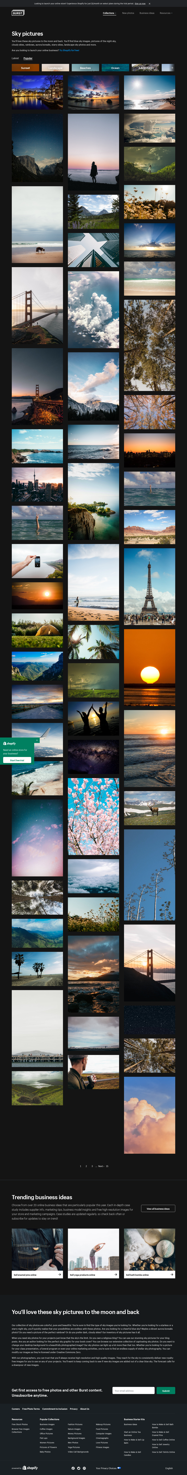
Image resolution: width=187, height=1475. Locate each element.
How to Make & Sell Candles (132, 1453)
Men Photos (73, 1442)
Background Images (76, 1437)
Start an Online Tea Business (132, 1433)
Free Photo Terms (31, 1408)
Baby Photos (45, 1451)
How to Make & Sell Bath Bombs (162, 1426)
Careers (16, 1408)
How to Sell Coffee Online (163, 1439)
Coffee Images (46, 1428)
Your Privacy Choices (106, 1468)
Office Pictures (46, 1433)
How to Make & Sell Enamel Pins (160, 1433)
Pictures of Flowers (48, 1447)
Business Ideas (130, 1424)
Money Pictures (74, 1433)
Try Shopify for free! (69, 50)
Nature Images (74, 1428)
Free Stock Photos (20, 1424)
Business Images (47, 1424)
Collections (108, 12)
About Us (84, 1408)
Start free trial (17, 760)
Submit (166, 1390)
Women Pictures (47, 1442)
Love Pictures (102, 1442)
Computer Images (103, 1433)
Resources (165, 12)
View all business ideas (158, 1208)
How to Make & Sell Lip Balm (134, 1441)
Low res (53, 106)
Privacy (74, 1408)
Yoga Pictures (74, 1447)
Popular (28, 58)
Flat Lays (43, 1437)
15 (107, 1166)
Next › (101, 1166)
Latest (15, 58)
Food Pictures (102, 1428)
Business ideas (147, 12)
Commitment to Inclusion (54, 1408)
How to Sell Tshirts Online (163, 1451)
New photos (128, 12)
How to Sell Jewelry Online (160, 1446)
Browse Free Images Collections (20, 1430)
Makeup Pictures (103, 1424)
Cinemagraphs (102, 1437)
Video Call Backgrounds (78, 1451)
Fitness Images (102, 1447)
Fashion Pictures (75, 1424)
